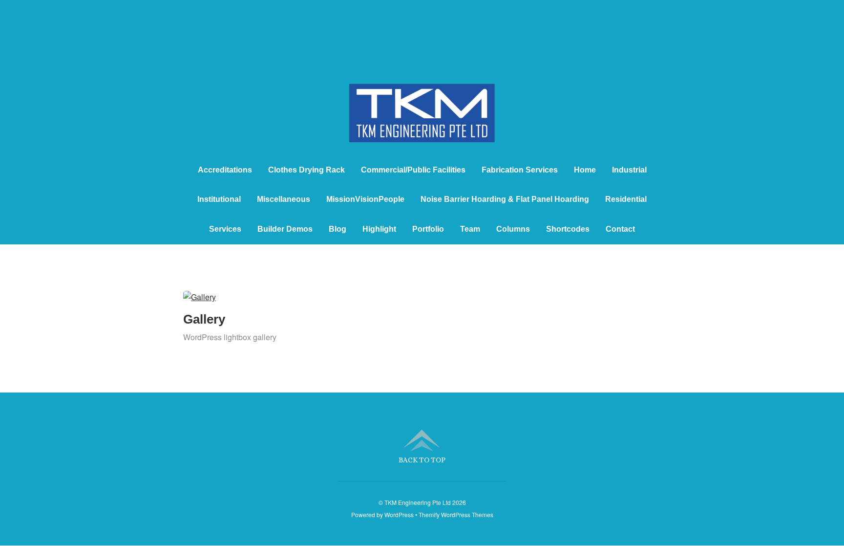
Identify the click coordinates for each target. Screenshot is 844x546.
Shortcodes (568, 229)
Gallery (204, 319)
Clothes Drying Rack (306, 170)
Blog (337, 229)
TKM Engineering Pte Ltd (417, 502)
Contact (620, 229)
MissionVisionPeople (365, 199)
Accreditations (225, 170)
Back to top (422, 460)
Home (585, 170)
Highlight (379, 229)
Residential (626, 199)
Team (470, 229)
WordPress (399, 514)
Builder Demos (285, 229)
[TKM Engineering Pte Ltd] (422, 124)
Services (225, 229)
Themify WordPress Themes (456, 514)
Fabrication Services (520, 170)
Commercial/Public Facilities (413, 170)
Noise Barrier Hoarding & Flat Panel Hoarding (505, 199)
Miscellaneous (283, 199)
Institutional (219, 199)
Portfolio (428, 229)
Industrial (629, 170)
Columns (513, 229)
